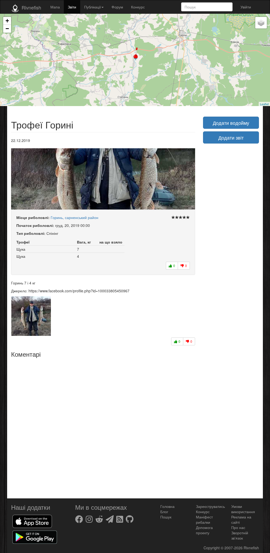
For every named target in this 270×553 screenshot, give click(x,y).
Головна (167, 506)
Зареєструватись (210, 506)
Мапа (55, 6)
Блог (164, 511)
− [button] (7, 28)
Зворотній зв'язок (239, 535)
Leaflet (264, 104)
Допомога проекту (204, 530)
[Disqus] (103, 426)
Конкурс (138, 6)
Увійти (245, 6)
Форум (117, 6)
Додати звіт (231, 137)
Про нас (238, 527)
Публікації (92, 6)
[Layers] (261, 22)
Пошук (165, 516)
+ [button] (7, 20)
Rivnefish (251, 547)
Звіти (72, 6)
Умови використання (243, 509)
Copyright (212, 547)
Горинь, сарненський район (74, 217)
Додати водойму (231, 122)
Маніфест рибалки (204, 519)
